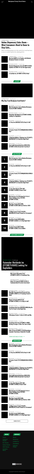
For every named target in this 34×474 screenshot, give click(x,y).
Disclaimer (16, 443)
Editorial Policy (15, 446)
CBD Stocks (6, 447)
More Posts (17, 421)
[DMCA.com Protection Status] (17, 464)
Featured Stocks (5, 440)
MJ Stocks (6, 443)
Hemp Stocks (6, 445)
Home (4, 437)
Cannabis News (5, 449)
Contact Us (16, 441)
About (14, 437)
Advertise (15, 439)
